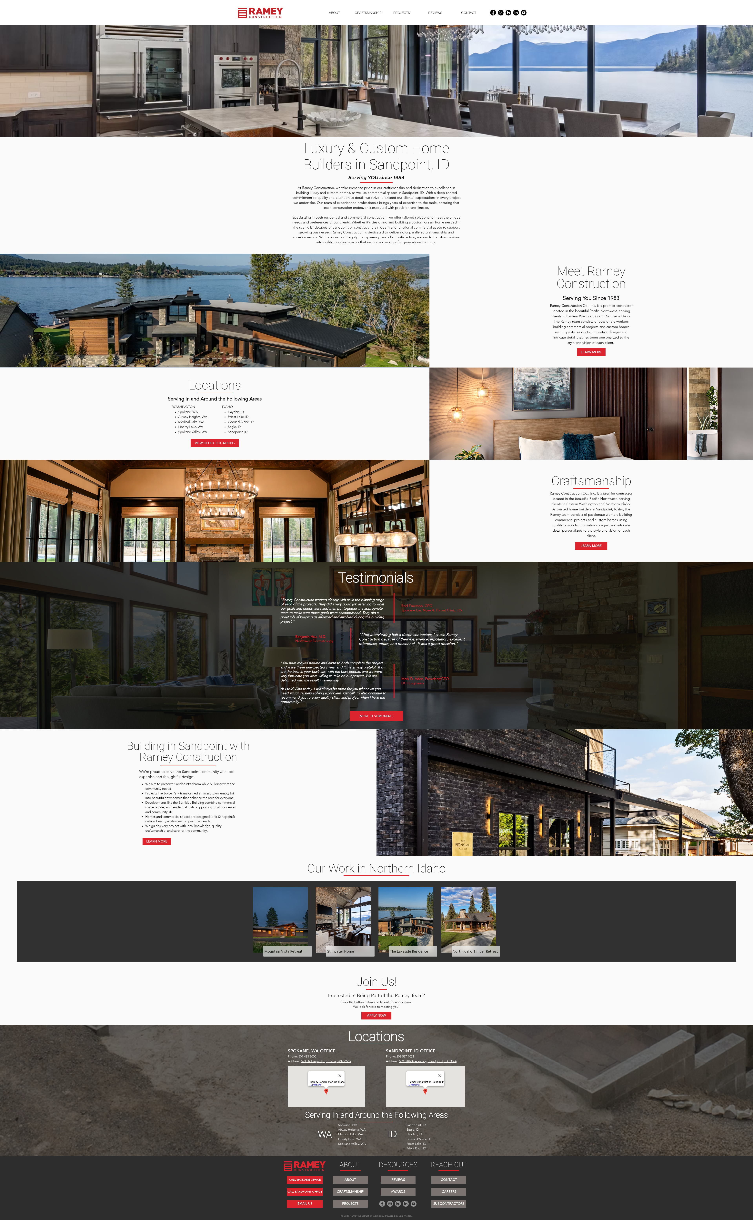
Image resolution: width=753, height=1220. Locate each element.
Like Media (405, 1215)
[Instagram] (501, 12)
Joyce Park (171, 793)
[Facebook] (493, 12)
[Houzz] (508, 12)
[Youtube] (524, 12)
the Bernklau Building (188, 802)
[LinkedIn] (516, 12)
